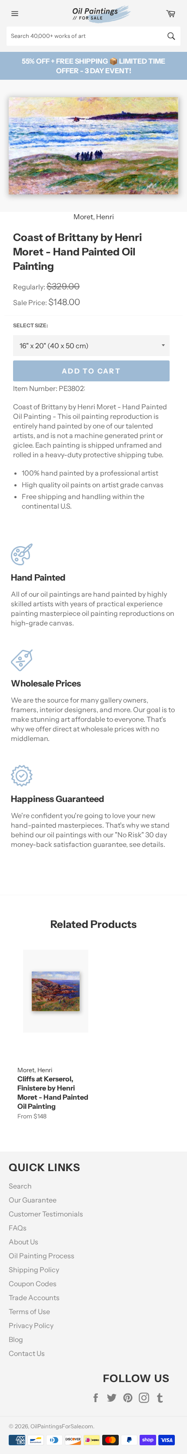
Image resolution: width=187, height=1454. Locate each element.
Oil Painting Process (41, 1255)
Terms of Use (29, 1311)
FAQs (18, 1227)
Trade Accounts (34, 1297)
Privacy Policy (31, 1325)
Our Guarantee (33, 1200)
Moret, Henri (93, 216)
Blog (16, 1339)
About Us (23, 1241)
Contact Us (27, 1353)
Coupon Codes (33, 1283)
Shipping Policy (34, 1269)
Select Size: (30, 325)
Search (20, 1186)
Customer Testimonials (46, 1213)
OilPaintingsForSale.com (61, 1426)
